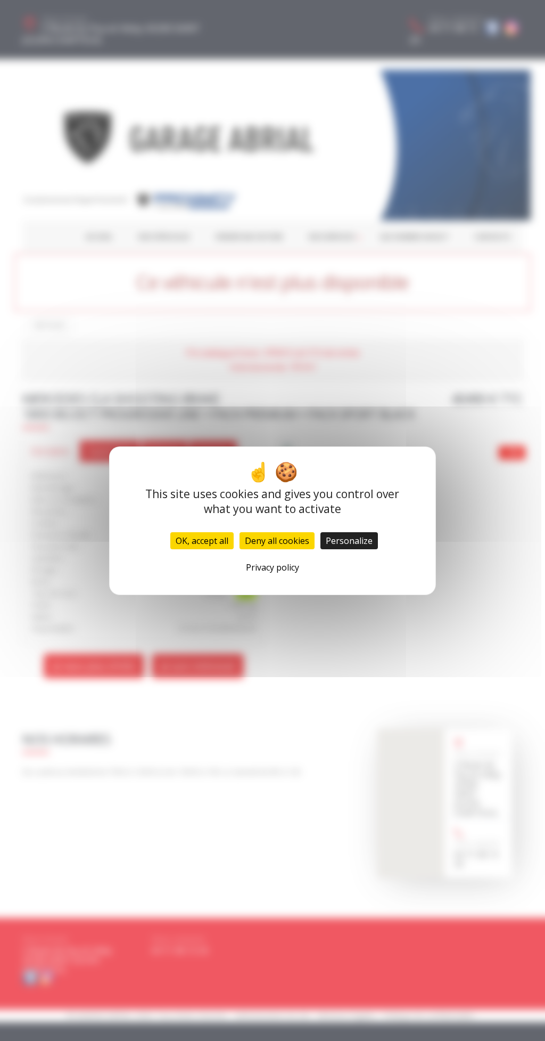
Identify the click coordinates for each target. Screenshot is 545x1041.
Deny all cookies (277, 541)
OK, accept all (202, 541)
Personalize (349, 541)
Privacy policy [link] (272, 567)
